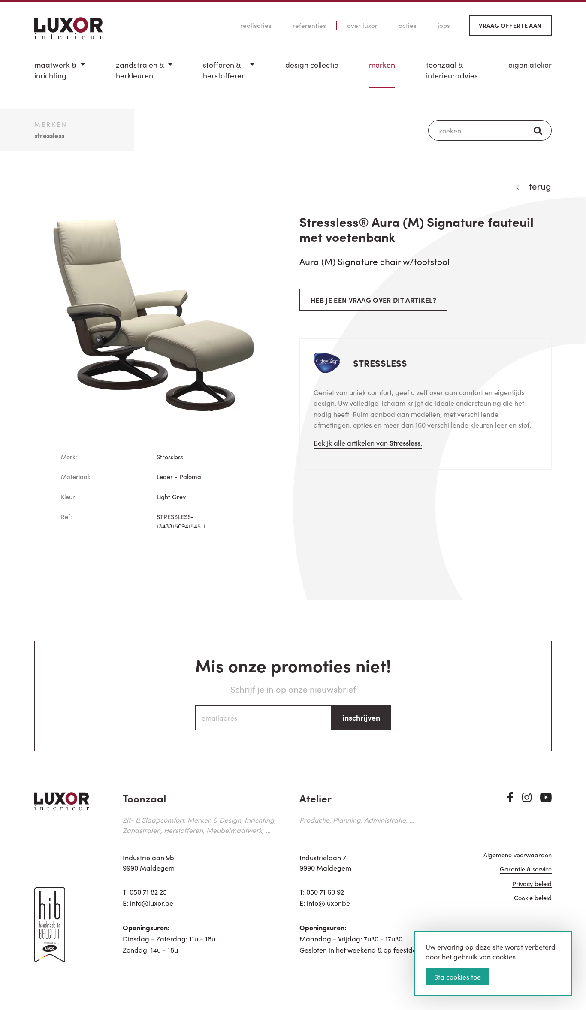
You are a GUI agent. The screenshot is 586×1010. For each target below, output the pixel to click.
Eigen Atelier (530, 65)
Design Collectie (311, 65)
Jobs (444, 25)
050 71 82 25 (148, 891)
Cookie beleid (533, 898)
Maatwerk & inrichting (55, 70)
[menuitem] (59, 74)
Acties (408, 25)
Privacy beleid (532, 884)
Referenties (309, 25)
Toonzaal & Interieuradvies (452, 70)
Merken (382, 65)
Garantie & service (526, 869)
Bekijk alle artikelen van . (368, 442)
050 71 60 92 (325, 891)
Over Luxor (362, 25)
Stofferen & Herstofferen (224, 70)
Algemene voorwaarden (517, 855)
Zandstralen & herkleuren (140, 70)
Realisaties (256, 25)
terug (540, 185)
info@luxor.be (151, 902)
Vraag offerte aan (510, 25)
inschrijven (361, 717)
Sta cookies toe (457, 976)
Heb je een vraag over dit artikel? (373, 300)
